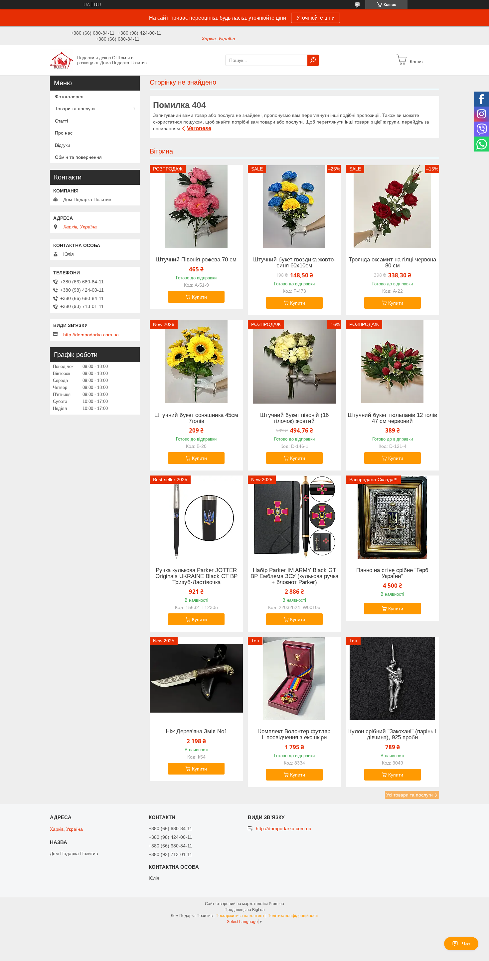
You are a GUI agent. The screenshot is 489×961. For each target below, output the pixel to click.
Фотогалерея (69, 96)
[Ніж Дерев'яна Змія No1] (196, 678)
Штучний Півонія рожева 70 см (196, 260)
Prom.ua (276, 903)
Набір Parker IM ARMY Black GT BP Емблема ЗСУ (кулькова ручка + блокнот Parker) (294, 576)
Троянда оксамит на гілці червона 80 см (392, 263)
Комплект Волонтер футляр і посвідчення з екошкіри (294, 735)
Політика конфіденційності (292, 915)
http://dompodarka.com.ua (91, 334)
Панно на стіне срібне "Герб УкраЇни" (392, 573)
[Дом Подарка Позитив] (61, 60)
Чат (466, 943)
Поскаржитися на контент (240, 915)
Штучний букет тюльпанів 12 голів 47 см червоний (392, 418)
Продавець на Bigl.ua (245, 909)
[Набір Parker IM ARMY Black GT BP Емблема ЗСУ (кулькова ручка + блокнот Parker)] (294, 517)
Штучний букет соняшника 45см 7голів (196, 418)
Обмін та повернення (78, 157)
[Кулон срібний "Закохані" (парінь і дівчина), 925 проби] (392, 678)
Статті (61, 121)
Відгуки (62, 145)
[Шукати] (313, 60)
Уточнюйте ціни (315, 18)
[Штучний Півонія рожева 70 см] (196, 206)
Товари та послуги (75, 108)
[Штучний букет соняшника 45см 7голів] (196, 362)
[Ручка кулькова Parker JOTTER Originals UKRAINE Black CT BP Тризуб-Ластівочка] (196, 517)
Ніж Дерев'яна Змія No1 (196, 732)
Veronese (199, 128)
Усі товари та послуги (409, 795)
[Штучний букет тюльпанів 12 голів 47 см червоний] (392, 362)
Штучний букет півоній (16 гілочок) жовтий (294, 418)
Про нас (64, 133)
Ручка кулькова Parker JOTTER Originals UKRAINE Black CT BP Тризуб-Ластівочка (196, 576)
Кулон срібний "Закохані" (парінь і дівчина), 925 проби (392, 735)
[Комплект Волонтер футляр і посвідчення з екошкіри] (294, 678)
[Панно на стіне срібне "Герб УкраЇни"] (392, 517)
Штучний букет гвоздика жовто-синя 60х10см (294, 263)
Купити (199, 297)
